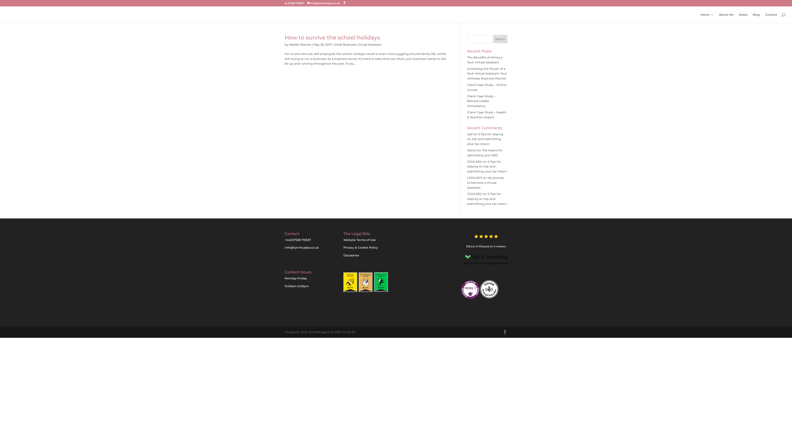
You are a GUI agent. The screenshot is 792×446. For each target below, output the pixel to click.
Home (705, 15)
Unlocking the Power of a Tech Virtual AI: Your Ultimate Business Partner (487, 74)
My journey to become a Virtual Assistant (485, 183)
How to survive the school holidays (332, 37)
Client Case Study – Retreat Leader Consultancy (481, 101)
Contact (771, 15)
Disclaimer (351, 255)
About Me (726, 15)
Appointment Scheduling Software (486, 263)
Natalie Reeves (300, 44)
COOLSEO (474, 162)
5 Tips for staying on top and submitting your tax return (485, 139)
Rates (743, 15)
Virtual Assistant (370, 44)
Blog (756, 15)
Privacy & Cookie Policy (360, 247)
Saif (470, 134)
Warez (471, 150)
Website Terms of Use (359, 240)
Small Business (345, 44)
